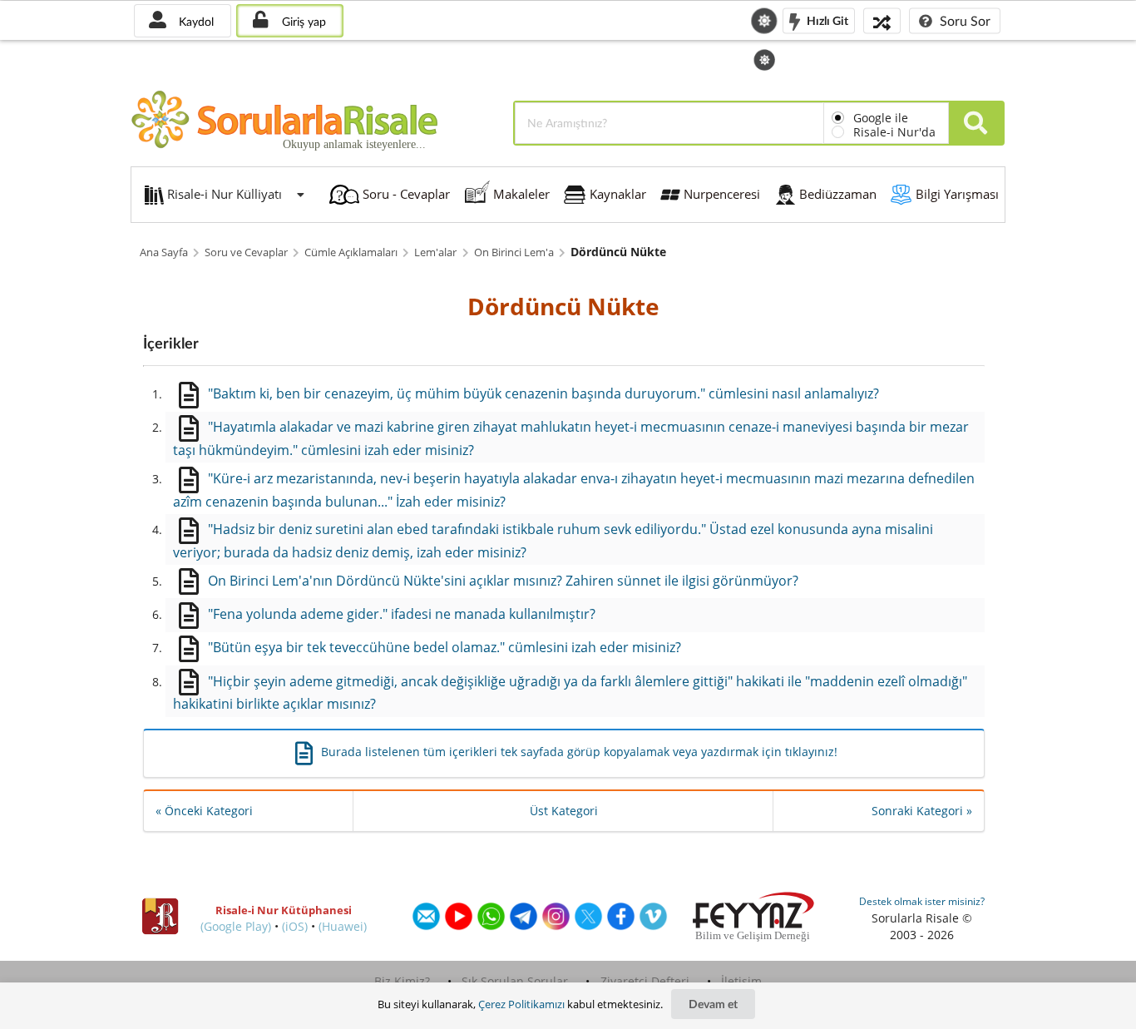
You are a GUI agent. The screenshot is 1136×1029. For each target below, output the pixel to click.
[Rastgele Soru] (882, 20)
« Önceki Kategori (204, 811)
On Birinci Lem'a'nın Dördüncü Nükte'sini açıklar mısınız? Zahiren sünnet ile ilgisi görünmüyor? (503, 580)
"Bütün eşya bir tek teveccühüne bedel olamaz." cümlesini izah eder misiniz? (444, 647)
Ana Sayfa (164, 252)
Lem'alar (435, 252)
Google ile (880, 118)
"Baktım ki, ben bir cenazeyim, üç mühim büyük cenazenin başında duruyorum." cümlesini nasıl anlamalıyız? (543, 393)
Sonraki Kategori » (922, 811)
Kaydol (194, 21)
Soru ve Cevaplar (246, 252)
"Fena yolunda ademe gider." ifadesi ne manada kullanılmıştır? (401, 614)
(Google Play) (235, 926)
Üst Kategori (564, 811)
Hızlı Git (826, 19)
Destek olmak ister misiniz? (922, 901)
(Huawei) (343, 926)
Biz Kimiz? (402, 981)
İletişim (741, 981)
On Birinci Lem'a (514, 252)
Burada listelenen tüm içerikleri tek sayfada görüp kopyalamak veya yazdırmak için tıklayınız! (579, 751)
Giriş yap (302, 21)
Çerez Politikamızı (521, 1004)
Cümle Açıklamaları (351, 252)
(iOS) (295, 926)
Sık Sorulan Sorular (515, 981)
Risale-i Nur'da (894, 132)
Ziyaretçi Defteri (644, 981)
